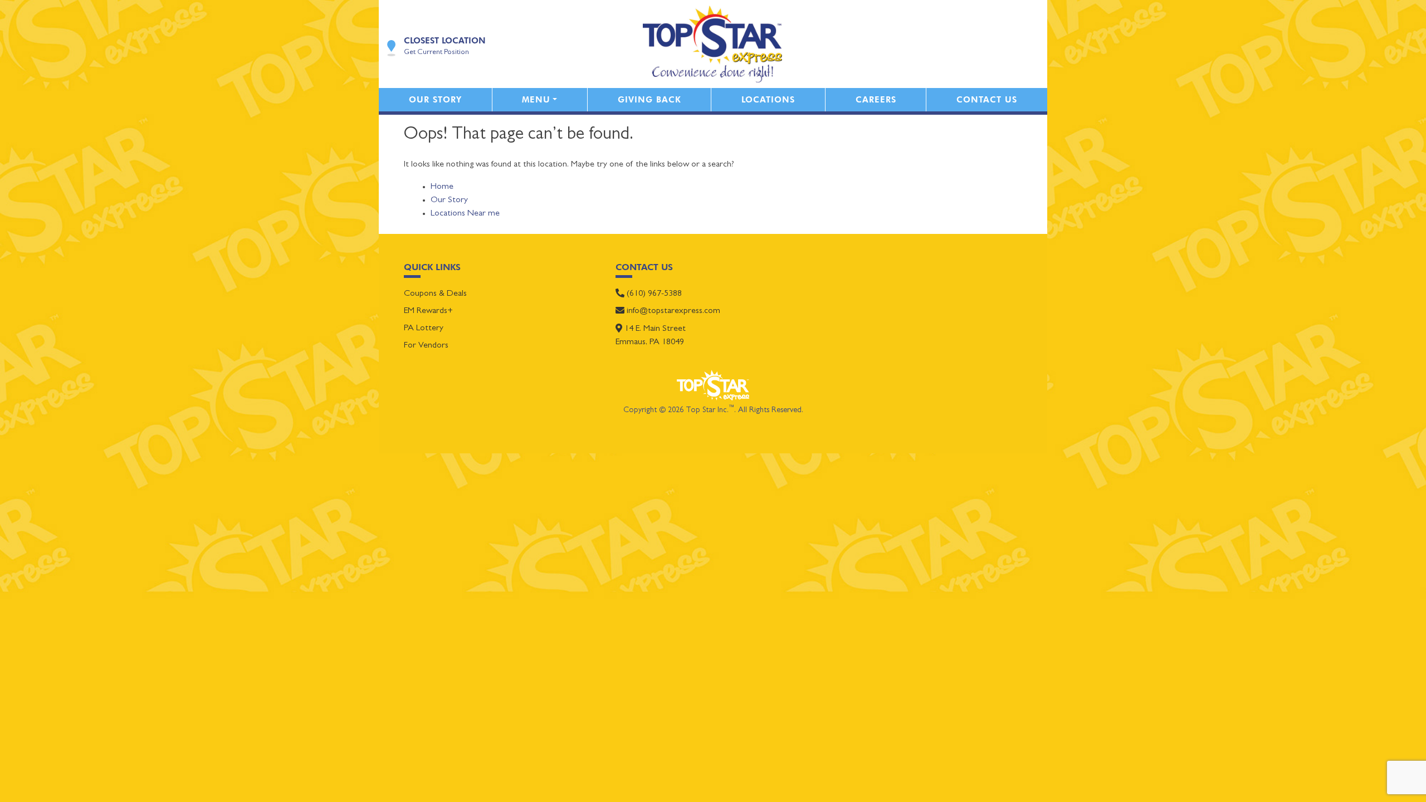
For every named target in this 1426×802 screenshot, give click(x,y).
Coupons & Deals (435, 294)
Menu (536, 99)
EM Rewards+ (428, 311)
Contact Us (986, 99)
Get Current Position (436, 52)
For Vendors (426, 345)
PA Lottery (423, 328)
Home (442, 187)
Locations (768, 99)
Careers (876, 99)
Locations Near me (465, 213)
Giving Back (649, 99)
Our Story (435, 99)
